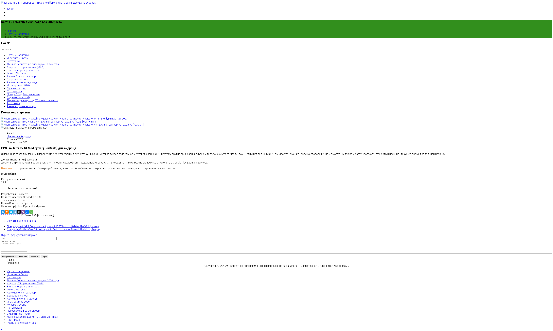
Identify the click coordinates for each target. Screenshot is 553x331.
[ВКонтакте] (27, 212)
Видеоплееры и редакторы (23, 70)
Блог (10, 8)
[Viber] (23, 212)
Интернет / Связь (17, 58)
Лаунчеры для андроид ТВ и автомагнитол (32, 100)
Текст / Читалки (16, 73)
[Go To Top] (1, 328)
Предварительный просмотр (14, 257)
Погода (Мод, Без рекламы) (23, 94)
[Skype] (11, 212)
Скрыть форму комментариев (19, 235)
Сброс (44, 257)
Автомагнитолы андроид (22, 82)
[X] (19, 212)
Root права (13, 103)
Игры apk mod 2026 (18, 85)
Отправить (34, 257)
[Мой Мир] (3, 212)
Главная (11, 30)
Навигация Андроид (19, 136)
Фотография (14, 91)
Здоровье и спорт (17, 79)
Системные (14, 61)
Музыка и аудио (16, 88)
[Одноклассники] (7, 212)
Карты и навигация (18, 33)
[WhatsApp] (31, 212)
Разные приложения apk (21, 106)
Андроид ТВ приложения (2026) (25, 67)
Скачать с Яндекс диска (21, 220)
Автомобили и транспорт (22, 76)
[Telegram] (15, 212)
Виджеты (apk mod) (18, 97)
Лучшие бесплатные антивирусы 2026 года (33, 64)
